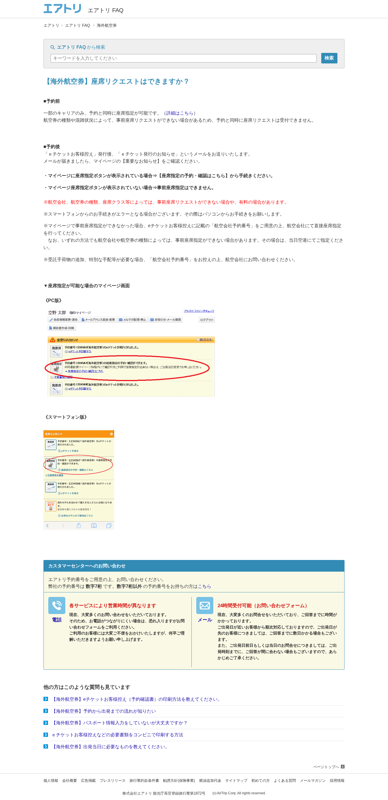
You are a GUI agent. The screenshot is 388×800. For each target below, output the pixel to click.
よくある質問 (285, 781)
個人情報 (50, 781)
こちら (204, 586)
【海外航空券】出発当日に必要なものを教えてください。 (110, 746)
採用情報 (337, 781)
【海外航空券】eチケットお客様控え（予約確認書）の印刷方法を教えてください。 (136, 699)
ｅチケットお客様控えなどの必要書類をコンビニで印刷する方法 (117, 734)
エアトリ (51, 25)
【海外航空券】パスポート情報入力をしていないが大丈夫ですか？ (119, 722)
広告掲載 (88, 781)
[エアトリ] (62, 10)
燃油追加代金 (210, 781)
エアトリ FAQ (77, 25)
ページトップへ (326, 767)
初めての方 (260, 781)
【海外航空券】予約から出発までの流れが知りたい (103, 711)
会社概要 (69, 781)
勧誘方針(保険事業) (179, 781)
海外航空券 (107, 25)
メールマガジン (313, 781)
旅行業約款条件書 (144, 781)
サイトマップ (236, 781)
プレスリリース (113, 781)
